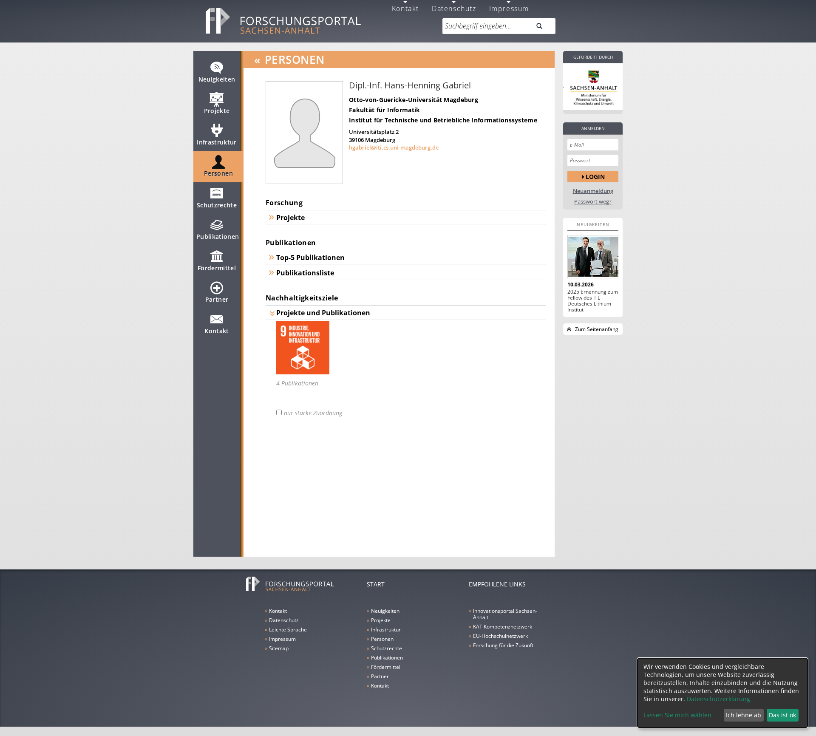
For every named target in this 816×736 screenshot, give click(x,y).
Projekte (217, 111)
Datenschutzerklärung (718, 699)
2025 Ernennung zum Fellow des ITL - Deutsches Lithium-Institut (592, 301)
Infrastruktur (217, 142)
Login (595, 177)
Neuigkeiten (216, 79)
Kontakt (216, 331)
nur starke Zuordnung (313, 413)
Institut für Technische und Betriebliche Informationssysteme (443, 120)
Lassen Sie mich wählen (677, 715)
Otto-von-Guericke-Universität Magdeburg (413, 100)
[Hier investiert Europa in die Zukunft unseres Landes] (593, 86)
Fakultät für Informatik (384, 110)
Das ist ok (782, 715)
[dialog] (723, 693)
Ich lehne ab (743, 715)
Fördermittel (217, 268)
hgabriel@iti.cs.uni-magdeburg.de (394, 147)
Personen (218, 174)
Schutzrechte (217, 205)
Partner (216, 299)
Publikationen (217, 236)
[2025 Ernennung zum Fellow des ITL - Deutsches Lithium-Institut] (592, 256)
